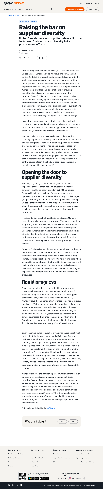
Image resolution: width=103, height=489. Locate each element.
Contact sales (92, 9)
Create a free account (75, 9)
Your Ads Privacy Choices (60, 485)
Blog (32, 454)
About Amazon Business (15, 454)
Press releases (35, 466)
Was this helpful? (35, 421)
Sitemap (55, 462)
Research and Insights (37, 458)
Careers (10, 466)
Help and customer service (61, 458)
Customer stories (13, 458)
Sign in (97, 3)
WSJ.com (51, 408)
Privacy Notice (46, 485)
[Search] (81, 3)
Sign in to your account (83, 458)
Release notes (35, 462)
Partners (10, 462)
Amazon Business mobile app (85, 462)
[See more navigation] (51, 9)
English (87, 3)
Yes (62, 422)
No (73, 422)
